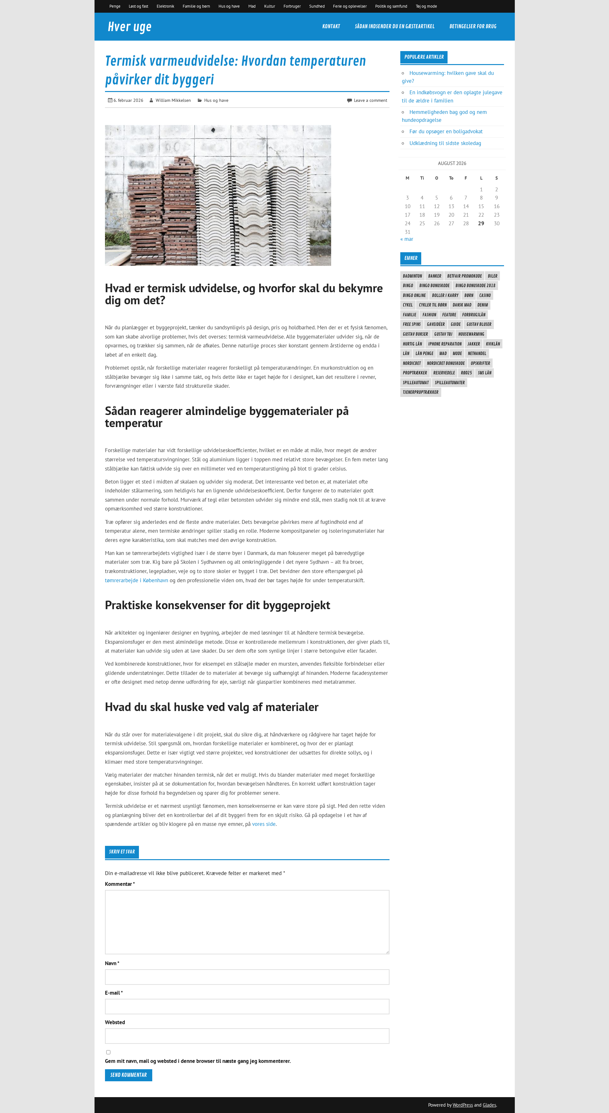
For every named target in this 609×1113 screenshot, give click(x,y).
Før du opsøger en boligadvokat (446, 131)
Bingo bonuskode (434, 285)
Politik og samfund (391, 6)
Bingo (408, 285)
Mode (457, 353)
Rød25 (466, 373)
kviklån (493, 344)
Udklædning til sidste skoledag (445, 143)
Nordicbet (412, 363)
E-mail (114, 993)
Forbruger (292, 6)
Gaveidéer (436, 324)
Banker (434, 276)
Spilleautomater (450, 382)
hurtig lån (412, 344)
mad (443, 353)
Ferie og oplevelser (350, 6)
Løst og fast (138, 6)
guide (456, 324)
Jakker (474, 344)
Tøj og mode (426, 6)
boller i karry (445, 295)
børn (468, 295)
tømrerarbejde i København (136, 580)
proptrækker (415, 373)
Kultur (269, 6)
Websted (115, 1022)
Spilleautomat (416, 382)
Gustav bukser (415, 334)
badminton (412, 276)
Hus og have (229, 6)
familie (409, 315)
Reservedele (444, 373)
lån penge (424, 353)
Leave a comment (370, 100)
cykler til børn (433, 305)
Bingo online (414, 295)
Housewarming (471, 334)
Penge (115, 6)
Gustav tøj (443, 334)
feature (449, 315)
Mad (252, 6)
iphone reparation (445, 344)
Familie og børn (196, 6)
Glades (489, 1105)
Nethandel (477, 353)
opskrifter (480, 363)
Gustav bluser (479, 324)
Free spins (412, 324)
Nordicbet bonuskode (446, 363)
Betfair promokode (464, 276)
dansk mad (462, 305)
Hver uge (130, 27)
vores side (264, 823)
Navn (112, 963)
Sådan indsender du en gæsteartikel (395, 26)
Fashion (429, 315)
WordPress (463, 1105)
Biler (492, 276)
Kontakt (331, 26)
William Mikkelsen (173, 100)
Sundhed (317, 6)
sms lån (484, 373)
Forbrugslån (473, 315)
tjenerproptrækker (420, 392)
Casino (485, 295)
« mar (406, 238)
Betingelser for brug (472, 26)
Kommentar (120, 884)
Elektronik (165, 6)
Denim (482, 305)
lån (406, 353)
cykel (408, 305)
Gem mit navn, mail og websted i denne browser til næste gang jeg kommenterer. (198, 1061)
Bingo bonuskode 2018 (475, 285)
